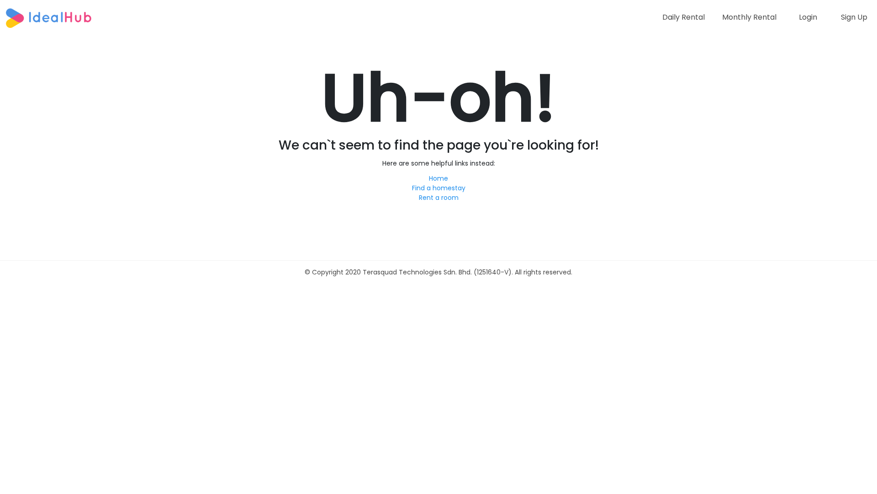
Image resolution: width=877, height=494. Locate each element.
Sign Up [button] (854, 17)
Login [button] (808, 17)
